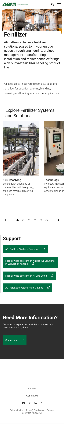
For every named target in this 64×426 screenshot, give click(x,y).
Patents (50, 410)
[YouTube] (23, 403)
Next (58, 220)
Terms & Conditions (35, 410)
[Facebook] (41, 403)
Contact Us (32, 395)
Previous (5, 220)
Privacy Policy (16, 410)
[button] (52, 5)
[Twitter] (30, 403)
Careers (32, 388)
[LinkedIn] (36, 403)
